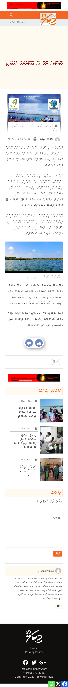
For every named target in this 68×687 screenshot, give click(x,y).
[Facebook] (25, 662)
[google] (43, 662)
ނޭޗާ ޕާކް (56, 362)
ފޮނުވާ (58, 554)
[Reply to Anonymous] (58, 606)
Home (34, 648)
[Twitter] (34, 662)
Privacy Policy (34, 652)
